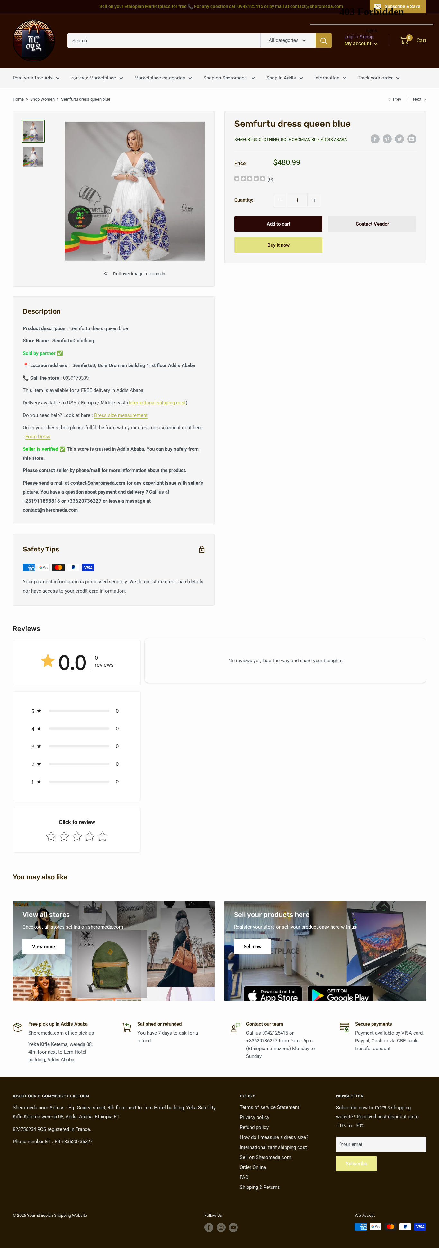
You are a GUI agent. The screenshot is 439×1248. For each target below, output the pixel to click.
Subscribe (356, 1164)
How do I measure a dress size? (274, 1137)
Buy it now (278, 245)
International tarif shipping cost (273, 1147)
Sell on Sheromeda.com (265, 1157)
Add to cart (278, 224)
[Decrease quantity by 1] (280, 200)
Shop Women (42, 99)
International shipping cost (157, 403)
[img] (249, 179)
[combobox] (163, 40)
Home (18, 99)
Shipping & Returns (260, 1187)
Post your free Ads (33, 78)
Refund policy (254, 1127)
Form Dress (37, 436)
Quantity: (243, 200)
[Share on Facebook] (375, 138)
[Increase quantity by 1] (314, 200)
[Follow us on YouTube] (233, 1227)
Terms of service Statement (269, 1107)
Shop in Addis (281, 78)
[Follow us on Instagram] (221, 1227)
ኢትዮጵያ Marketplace (93, 78)
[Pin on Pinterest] (387, 138)
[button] (77, 711)
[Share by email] (411, 138)
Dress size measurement (121, 415)
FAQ (244, 1177)
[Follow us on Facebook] (208, 1227)
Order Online (253, 1167)
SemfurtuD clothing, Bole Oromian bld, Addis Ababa (290, 139)
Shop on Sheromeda (225, 78)
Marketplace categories (159, 78)
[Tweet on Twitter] (399, 138)
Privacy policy (254, 1117)
